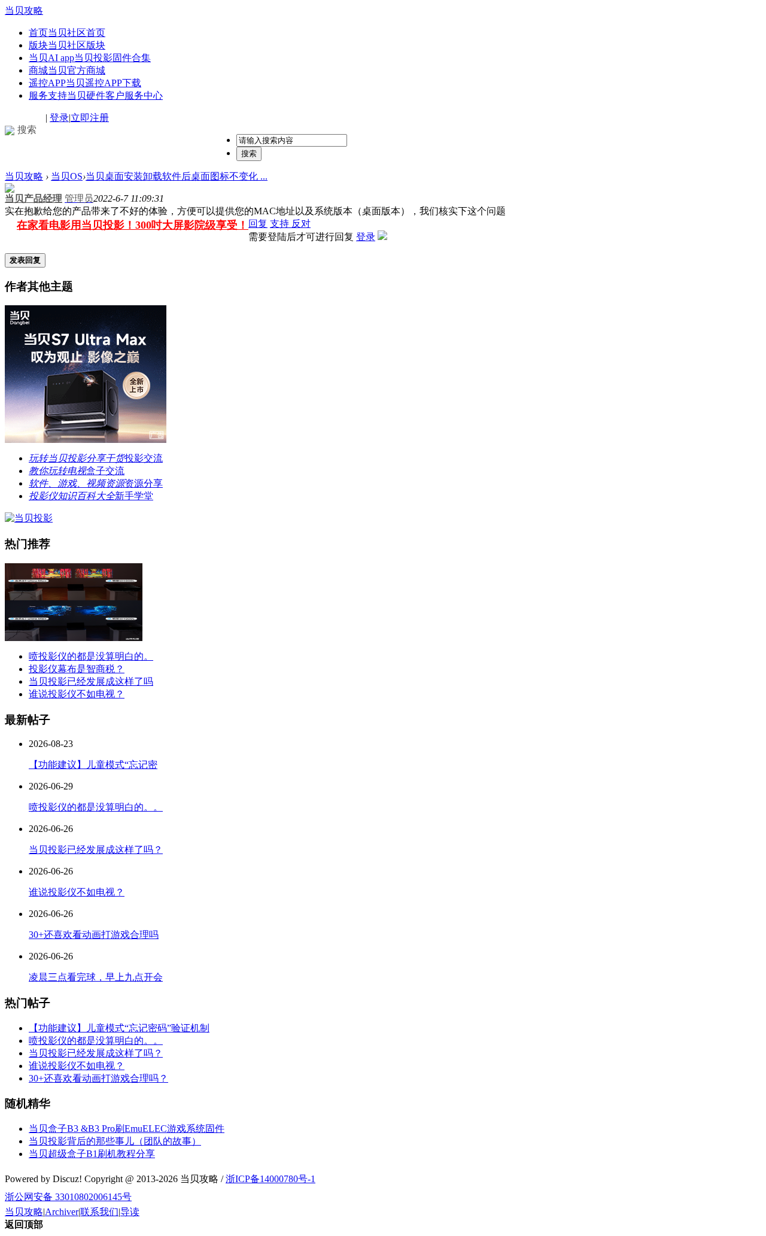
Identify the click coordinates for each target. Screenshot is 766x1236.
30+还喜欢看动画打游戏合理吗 (94, 935)
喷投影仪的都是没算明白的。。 (96, 807)
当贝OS (67, 176)
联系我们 (99, 1212)
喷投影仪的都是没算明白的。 (91, 656)
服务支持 (96, 95)
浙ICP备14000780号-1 (270, 1179)
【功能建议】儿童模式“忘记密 (93, 765)
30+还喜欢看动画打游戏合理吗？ (98, 1078)
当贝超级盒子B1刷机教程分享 (92, 1154)
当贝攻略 (24, 10)
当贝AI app (90, 58)
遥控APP (85, 83)
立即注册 (90, 118)
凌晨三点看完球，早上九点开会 (96, 977)
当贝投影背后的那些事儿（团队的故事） (115, 1141)
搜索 (249, 153)
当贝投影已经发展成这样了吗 (91, 681)
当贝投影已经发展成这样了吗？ (96, 850)
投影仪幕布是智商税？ (76, 669)
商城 (67, 70)
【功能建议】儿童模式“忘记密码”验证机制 (119, 1028)
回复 (258, 223)
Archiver (61, 1212)
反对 (301, 223)
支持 (280, 223)
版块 (67, 45)
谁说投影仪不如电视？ (76, 694)
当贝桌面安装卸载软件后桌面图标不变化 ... (177, 176)
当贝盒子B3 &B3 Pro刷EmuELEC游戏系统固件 (126, 1128)
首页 (67, 33)
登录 (59, 118)
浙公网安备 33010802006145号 (68, 1197)
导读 (129, 1212)
